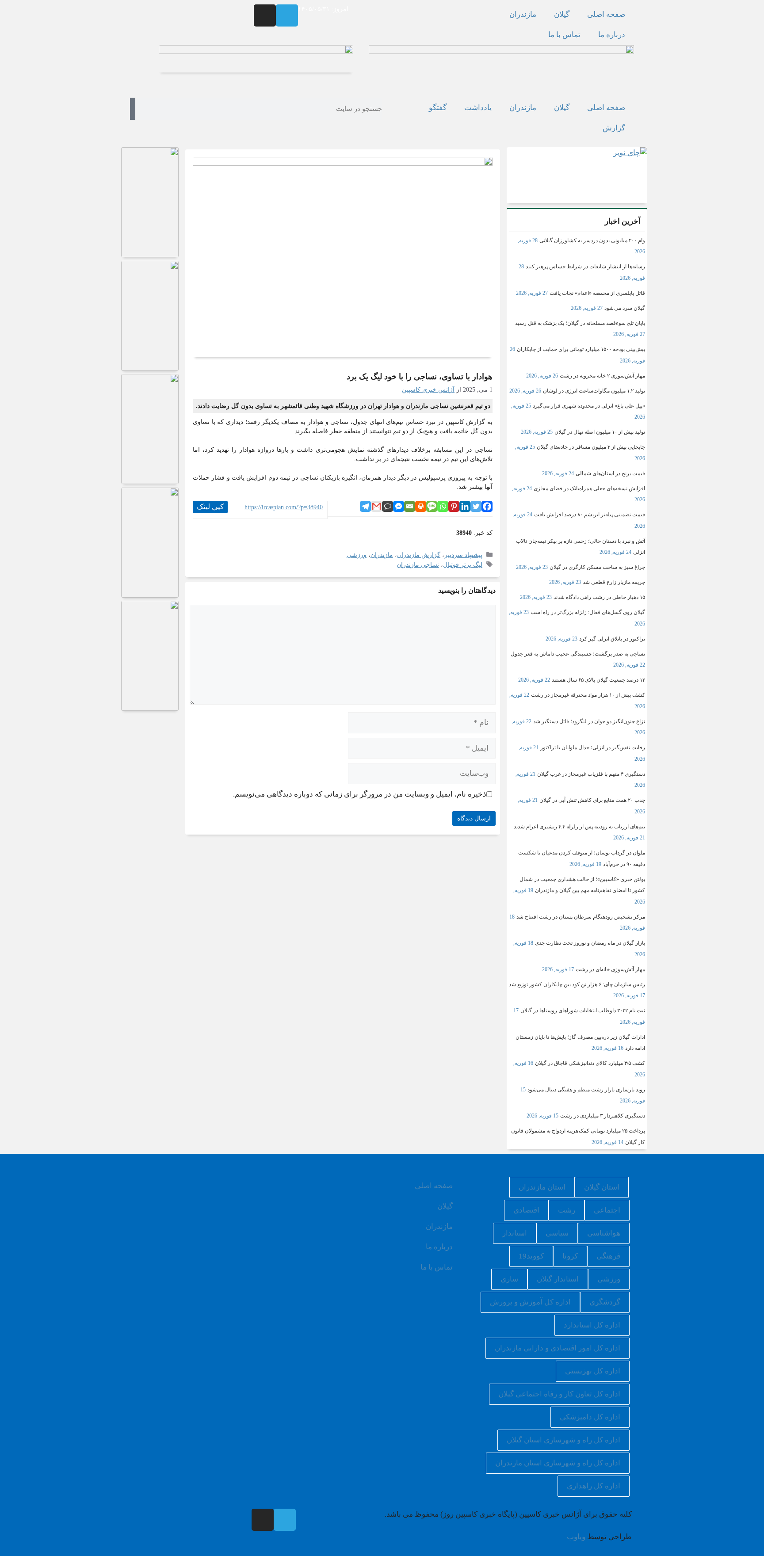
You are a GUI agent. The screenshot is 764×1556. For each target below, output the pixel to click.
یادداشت (478, 107)
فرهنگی (608, 1256)
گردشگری (604, 1302)
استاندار (514, 1233)
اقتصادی (526, 1210)
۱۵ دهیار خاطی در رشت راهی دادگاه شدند (599, 597)
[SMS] (431, 506)
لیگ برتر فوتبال (462, 564)
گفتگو (438, 107)
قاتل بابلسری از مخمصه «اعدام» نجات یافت (597, 293)
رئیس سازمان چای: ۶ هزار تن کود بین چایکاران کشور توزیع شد (577, 984)
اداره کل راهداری (593, 1486)
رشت (566, 1210)
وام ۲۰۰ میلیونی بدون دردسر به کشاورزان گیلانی (592, 240)
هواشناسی (603, 1233)
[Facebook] (487, 506)
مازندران (522, 14)
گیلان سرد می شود (624, 308)
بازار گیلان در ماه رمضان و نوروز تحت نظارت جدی (590, 943)
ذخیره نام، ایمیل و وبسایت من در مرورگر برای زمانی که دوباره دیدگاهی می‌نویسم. (359, 794)
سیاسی (557, 1233)
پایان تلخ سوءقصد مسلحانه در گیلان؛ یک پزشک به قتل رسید (580, 323)
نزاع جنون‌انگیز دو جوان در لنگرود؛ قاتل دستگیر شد (589, 721)
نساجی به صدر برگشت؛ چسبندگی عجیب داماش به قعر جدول (578, 654)
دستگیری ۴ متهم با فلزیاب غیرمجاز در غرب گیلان (591, 774)
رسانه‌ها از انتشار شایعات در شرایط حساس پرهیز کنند (585, 266)
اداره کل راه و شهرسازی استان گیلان (563, 1440)
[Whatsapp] (442, 506)
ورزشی (357, 554)
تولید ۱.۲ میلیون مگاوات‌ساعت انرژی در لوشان (594, 391)
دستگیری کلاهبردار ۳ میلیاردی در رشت (602, 1116)
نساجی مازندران (418, 564)
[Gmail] (376, 506)
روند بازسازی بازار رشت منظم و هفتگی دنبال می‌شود (586, 1090)
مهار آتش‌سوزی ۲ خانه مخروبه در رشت (602, 376)
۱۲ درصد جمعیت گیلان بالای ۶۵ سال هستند (598, 680)
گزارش (614, 128)
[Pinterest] (453, 506)
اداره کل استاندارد (592, 1325)
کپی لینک (210, 507)
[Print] (420, 506)
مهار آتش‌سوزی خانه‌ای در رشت (610, 969)
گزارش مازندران (418, 554)
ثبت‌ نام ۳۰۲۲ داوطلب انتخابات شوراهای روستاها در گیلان (582, 1010)
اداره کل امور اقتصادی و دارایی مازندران (557, 1348)
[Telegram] (287, 15)
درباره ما (611, 35)
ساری (509, 1279)
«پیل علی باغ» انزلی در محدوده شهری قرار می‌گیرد (589, 406)
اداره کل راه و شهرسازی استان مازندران (557, 1463)
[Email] (409, 506)
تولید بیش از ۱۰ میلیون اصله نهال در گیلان (599, 432)
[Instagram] (265, 15)
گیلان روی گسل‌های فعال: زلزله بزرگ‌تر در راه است (588, 612)
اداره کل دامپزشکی (590, 1417)
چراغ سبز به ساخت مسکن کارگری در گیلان (597, 567)
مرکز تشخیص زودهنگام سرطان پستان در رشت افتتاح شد (580, 917)
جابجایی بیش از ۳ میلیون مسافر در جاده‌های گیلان (591, 447)
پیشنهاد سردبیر (463, 554)
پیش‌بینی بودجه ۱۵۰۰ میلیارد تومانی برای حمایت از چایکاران (581, 349)
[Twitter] (475, 506)
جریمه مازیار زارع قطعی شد (614, 582)
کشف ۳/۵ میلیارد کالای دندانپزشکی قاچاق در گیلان (590, 1063)
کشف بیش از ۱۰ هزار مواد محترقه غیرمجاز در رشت (588, 695)
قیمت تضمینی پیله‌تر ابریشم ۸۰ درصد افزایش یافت (589, 514)
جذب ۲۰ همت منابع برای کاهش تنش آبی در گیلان (592, 800)
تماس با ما (564, 35)
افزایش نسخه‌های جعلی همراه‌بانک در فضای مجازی (589, 488)
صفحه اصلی (606, 14)
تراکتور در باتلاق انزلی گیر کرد (612, 639)
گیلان (561, 14)
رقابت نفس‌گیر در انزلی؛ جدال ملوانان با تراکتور (592, 747)
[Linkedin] (464, 506)
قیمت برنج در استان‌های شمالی (610, 473)
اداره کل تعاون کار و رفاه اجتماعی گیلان (559, 1394)
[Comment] (387, 506)
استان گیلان (601, 1187)
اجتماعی (607, 1210)
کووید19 (531, 1256)
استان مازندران (542, 1187)
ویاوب (576, 1537)
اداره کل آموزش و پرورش (530, 1302)
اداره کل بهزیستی (592, 1371)
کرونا (570, 1256)
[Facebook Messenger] (398, 506)
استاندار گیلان (558, 1279)
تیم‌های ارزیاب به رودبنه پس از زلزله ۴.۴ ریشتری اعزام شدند (579, 827)
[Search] (132, 109)
